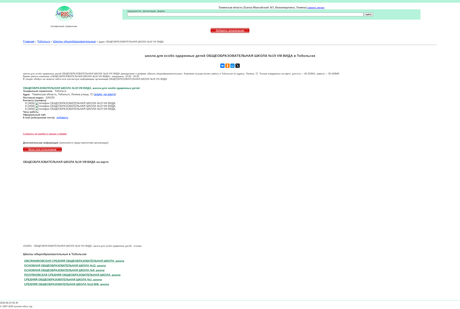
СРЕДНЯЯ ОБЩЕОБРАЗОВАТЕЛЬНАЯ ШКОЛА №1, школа (63, 279)
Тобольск (43, 41)
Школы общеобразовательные (74, 41)
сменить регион (315, 7)
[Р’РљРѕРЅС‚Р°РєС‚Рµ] (222, 66)
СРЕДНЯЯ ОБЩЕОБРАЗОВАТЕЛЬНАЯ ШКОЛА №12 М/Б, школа (66, 284)
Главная (28, 41)
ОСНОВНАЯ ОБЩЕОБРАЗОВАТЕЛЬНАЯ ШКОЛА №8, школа (64, 270)
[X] (237, 66)
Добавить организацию (230, 30)
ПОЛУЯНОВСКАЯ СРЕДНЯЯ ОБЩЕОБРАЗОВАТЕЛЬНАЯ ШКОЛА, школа (72, 274)
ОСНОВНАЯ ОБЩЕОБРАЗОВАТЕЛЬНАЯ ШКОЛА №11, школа (65, 265)
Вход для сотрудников (42, 149)
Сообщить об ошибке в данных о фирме (45, 133)
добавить (62, 117)
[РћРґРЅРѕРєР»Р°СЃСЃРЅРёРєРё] (227, 66)
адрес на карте (104, 94)
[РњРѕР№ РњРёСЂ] (232, 66)
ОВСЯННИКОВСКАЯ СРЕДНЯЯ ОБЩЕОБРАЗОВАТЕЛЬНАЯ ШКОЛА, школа (74, 260)
